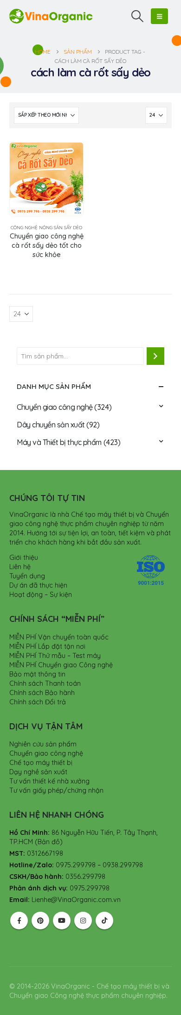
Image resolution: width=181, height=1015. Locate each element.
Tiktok (104, 920)
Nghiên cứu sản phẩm (43, 744)
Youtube (62, 920)
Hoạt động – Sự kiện (40, 594)
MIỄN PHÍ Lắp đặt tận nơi (47, 646)
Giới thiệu (23, 557)
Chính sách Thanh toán (45, 683)
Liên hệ (20, 567)
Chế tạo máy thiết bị (40, 762)
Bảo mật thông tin (37, 674)
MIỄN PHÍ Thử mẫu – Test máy (55, 656)
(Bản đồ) (49, 842)
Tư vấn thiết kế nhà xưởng (49, 781)
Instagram (83, 920)
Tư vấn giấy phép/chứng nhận (56, 790)
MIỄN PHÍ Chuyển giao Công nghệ (61, 665)
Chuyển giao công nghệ (55, 407)
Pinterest (40, 920)
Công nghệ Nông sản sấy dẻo (46, 228)
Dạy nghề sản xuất (38, 772)
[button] (137, 16)
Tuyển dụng (27, 576)
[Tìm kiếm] (155, 356)
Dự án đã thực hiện (38, 585)
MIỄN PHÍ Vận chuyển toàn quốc (59, 637)
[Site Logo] (51, 16)
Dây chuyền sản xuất (51, 424)
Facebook (19, 920)
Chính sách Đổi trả (37, 702)
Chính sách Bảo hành (42, 693)
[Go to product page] (46, 179)
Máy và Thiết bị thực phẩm (59, 442)
